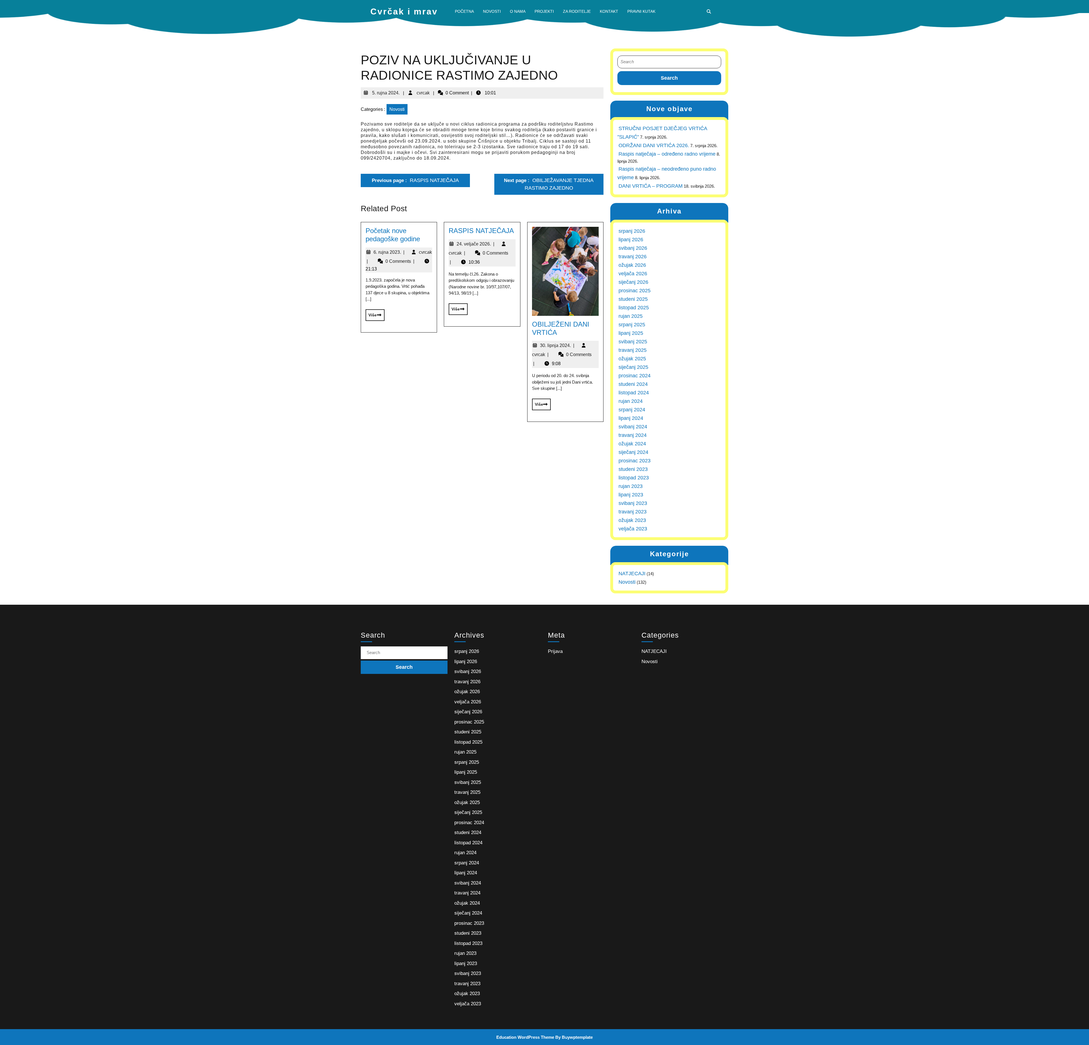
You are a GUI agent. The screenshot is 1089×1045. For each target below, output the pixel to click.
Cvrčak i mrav (404, 11)
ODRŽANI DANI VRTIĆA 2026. (654, 145)
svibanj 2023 (633, 503)
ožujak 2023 (632, 520)
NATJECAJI (632, 573)
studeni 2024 (633, 384)
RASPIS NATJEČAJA (481, 230)
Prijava (555, 651)
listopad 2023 (634, 478)
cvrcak (422, 90)
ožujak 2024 (632, 444)
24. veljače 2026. (475, 244)
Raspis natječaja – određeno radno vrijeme (667, 154)
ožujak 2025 (632, 358)
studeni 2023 (633, 469)
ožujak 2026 (632, 265)
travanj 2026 (633, 256)
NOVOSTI (492, 11)
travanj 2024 (633, 435)
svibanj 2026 (633, 248)
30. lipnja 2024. (557, 345)
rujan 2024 (631, 401)
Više (371, 313)
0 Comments (399, 261)
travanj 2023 (633, 512)
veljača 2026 (633, 273)
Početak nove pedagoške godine (393, 235)
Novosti (397, 109)
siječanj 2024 (633, 452)
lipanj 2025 (631, 333)
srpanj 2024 (632, 409)
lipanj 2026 (631, 239)
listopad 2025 (634, 307)
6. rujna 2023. (388, 252)
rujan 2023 (631, 486)
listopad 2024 (634, 392)
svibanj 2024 (633, 427)
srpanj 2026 (632, 231)
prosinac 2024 (635, 375)
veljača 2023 (633, 529)
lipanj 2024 (631, 418)
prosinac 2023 (635, 461)
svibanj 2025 (633, 341)
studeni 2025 (633, 299)
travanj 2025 (633, 350)
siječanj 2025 (633, 367)
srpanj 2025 (632, 324)
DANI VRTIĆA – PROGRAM (651, 186)
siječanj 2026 (633, 282)
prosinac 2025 (635, 290)
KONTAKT (609, 11)
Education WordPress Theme (525, 1037)
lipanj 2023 (631, 495)
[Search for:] (669, 62)
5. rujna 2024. (385, 90)
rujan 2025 (631, 316)
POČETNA (464, 11)
